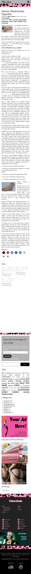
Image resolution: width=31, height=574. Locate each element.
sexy (17, 383)
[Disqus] (16, 310)
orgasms (18, 377)
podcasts (5, 379)
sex (27, 378)
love (28, 375)
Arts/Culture (7, 401)
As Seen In (6, 402)
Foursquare (19, 526)
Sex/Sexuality (6, 18)
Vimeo (19, 522)
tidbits (17, 385)
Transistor (11, 387)
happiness (4, 375)
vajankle (20, 21)
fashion (19, 373)
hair (28, 373)
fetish (23, 373)
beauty (8, 373)
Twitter (3, 522)
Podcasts (6, 411)
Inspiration (6, 407)
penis (23, 377)
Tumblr (19, 528)
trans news (16, 388)
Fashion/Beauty (8, 404)
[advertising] (15, 426)
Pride (10, 379)
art (3, 372)
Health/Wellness (8, 406)
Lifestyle (6, 409)
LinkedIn (19, 524)
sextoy (11, 21)
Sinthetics (4, 73)
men (13, 377)
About (19, 506)
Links (19, 508)
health (10, 375)
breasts (12, 373)
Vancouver (24, 387)
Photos (4, 512)
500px (3, 528)
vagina (15, 21)
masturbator (5, 21)
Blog (3, 506)
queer (17, 379)
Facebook (3, 520)
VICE (10, 43)
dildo (16, 373)
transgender (26, 385)
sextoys (26, 380)
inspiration (17, 375)
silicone (10, 385)
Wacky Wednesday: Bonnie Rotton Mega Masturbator (22, 269)
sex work (11, 383)
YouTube (19, 520)
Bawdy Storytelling (6, 94)
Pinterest (3, 524)
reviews (22, 379)
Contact (20, 509)
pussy (13, 379)
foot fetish (15, 19)
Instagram (3, 526)
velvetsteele (23, 389)
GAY (26, 373)
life (23, 375)
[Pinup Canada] (15, 453)
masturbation (22, 19)
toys (21, 385)
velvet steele (10, 391)
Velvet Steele (11, 16)
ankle (10, 19)
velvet (4, 390)
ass (5, 373)
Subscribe (7, 356)
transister (5, 387)
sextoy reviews (14, 380)
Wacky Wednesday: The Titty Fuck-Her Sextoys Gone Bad (8, 280)
